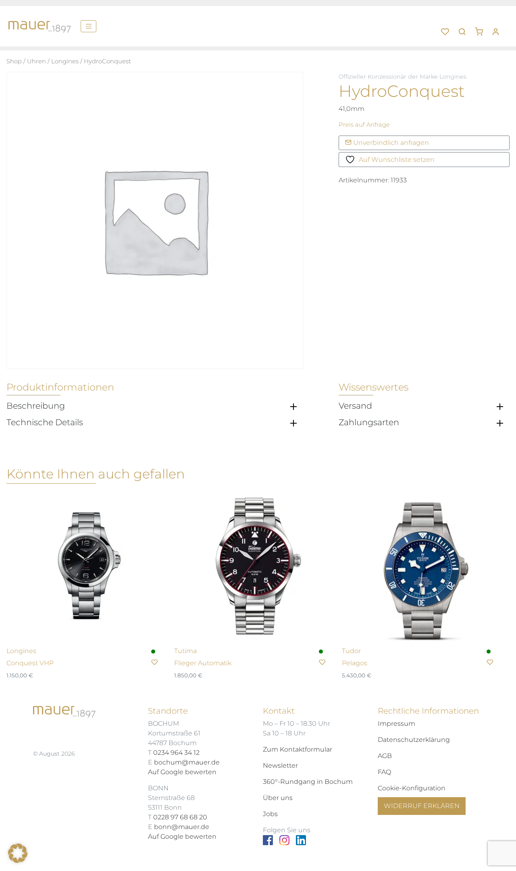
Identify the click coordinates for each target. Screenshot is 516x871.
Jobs (270, 814)
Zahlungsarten (369, 422)
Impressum (396, 723)
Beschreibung (35, 406)
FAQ (384, 772)
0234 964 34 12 (176, 752)
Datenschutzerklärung (414, 740)
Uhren (36, 61)
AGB (385, 756)
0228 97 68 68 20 (180, 817)
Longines (65, 61)
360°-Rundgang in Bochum (308, 781)
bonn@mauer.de (181, 827)
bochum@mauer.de (187, 762)
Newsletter (280, 765)
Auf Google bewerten (182, 772)
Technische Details (44, 422)
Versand (355, 406)
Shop (14, 61)
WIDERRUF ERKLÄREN (422, 806)
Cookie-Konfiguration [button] (411, 788)
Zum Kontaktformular (297, 749)
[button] (482, 29)
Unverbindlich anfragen (390, 142)
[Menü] (88, 26)
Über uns (278, 798)
